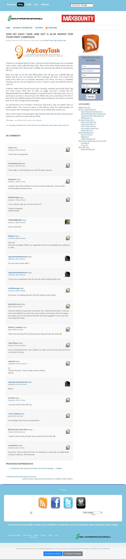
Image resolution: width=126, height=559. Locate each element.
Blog (20, 4)
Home (8, 28)
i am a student (14, 414)
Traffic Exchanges (87, 139)
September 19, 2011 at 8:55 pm (17, 384)
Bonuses (11, 4)
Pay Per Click (85, 135)
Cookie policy (106, 548)
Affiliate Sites (83, 108)
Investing (84, 143)
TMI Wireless (85, 118)
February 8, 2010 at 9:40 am (16, 259)
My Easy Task (33, 65)
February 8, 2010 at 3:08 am (16, 238)
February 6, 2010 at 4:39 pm (16, 166)
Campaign (12, 125)
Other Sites (82, 147)
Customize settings (72, 554)
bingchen (12, 179)
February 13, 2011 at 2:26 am (17, 345)
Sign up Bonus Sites (60, 40)
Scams (83, 145)
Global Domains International (91, 112)
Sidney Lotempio (15, 327)
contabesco (13, 445)
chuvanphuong (14, 163)
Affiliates (45, 4)
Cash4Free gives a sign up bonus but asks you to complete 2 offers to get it (47, 479)
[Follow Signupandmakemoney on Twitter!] (69, 502)
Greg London (112, 525)
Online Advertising (85, 133)
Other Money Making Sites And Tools (91, 141)
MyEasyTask (45, 125)
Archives (39, 28)
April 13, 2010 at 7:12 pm (15, 329)
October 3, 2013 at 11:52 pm (16, 432)
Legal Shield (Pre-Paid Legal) (91, 116)
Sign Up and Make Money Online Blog (28, 525)
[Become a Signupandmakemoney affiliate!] (82, 502)
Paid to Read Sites (87, 124)
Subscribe (52, 28)
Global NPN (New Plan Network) (92, 114)
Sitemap (43, 535)
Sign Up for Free (64, 125)
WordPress (64, 525)
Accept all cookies (53, 554)
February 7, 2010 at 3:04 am (16, 200)
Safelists (84, 137)
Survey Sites (85, 131)
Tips (36, 4)
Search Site (33, 537)
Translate (98, 514)
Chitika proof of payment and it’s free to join (21, 477)
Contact (50, 535)
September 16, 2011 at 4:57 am (17, 363)
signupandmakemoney (17, 257)
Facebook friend (22, 63)
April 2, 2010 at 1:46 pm (15, 306)
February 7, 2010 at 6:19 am (16, 222)
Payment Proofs (86, 149)
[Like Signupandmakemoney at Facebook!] (57, 502)
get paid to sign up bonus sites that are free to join (45, 114)
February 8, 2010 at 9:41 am (16, 275)
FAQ (56, 535)
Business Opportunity (86, 110)
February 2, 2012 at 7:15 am (16, 400)
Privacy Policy (27, 535)
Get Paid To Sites (48, 40)
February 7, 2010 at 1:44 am (16, 181)
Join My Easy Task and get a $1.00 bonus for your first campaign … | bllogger (36, 468)
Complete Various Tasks (23, 125)
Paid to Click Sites (87, 122)
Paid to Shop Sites (87, 126)
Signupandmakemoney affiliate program (21, 93)
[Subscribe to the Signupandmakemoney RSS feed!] (44, 502)
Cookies (36, 535)
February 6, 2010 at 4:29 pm (16, 150)
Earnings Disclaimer (15, 535)
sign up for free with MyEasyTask (28, 75)
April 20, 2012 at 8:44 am (15, 416)
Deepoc (11, 236)
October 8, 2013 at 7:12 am (16, 448)
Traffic (28, 4)
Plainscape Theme (86, 525)
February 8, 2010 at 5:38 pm (16, 290)
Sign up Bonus (53, 125)
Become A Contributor (22, 28)
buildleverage (14, 288)
